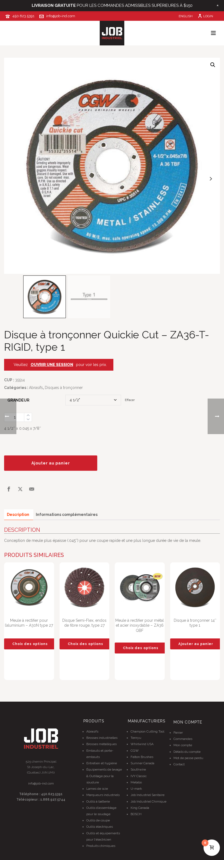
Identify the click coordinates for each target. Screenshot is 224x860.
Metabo (136, 782)
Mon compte (182, 745)
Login (208, 16)
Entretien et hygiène (101, 763)
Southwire (138, 769)
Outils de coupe (98, 820)
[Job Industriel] (112, 33)
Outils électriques (99, 827)
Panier (178, 732)
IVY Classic (139, 776)
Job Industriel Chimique (148, 801)
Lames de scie (97, 789)
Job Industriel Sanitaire (147, 795)
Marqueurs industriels (103, 795)
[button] (213, 65)
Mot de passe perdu (188, 758)
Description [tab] (18, 514)
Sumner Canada (142, 763)
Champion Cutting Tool (147, 731)
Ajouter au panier (50, 463)
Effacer (130, 400)
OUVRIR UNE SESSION (52, 364)
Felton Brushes (142, 757)
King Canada (140, 808)
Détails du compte (187, 752)
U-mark (136, 789)
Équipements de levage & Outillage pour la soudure (104, 776)
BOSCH (136, 814)
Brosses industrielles (101, 738)
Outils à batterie (98, 801)
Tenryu (136, 738)
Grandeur (18, 400)
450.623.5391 (23, 16)
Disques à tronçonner (64, 387)
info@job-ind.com (60, 16)
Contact (179, 764)
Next (211, 179)
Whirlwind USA (142, 744)
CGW (135, 750)
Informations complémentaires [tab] (67, 514)
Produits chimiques (100, 846)
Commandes (182, 739)
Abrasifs (36, 387)
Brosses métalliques (101, 744)
